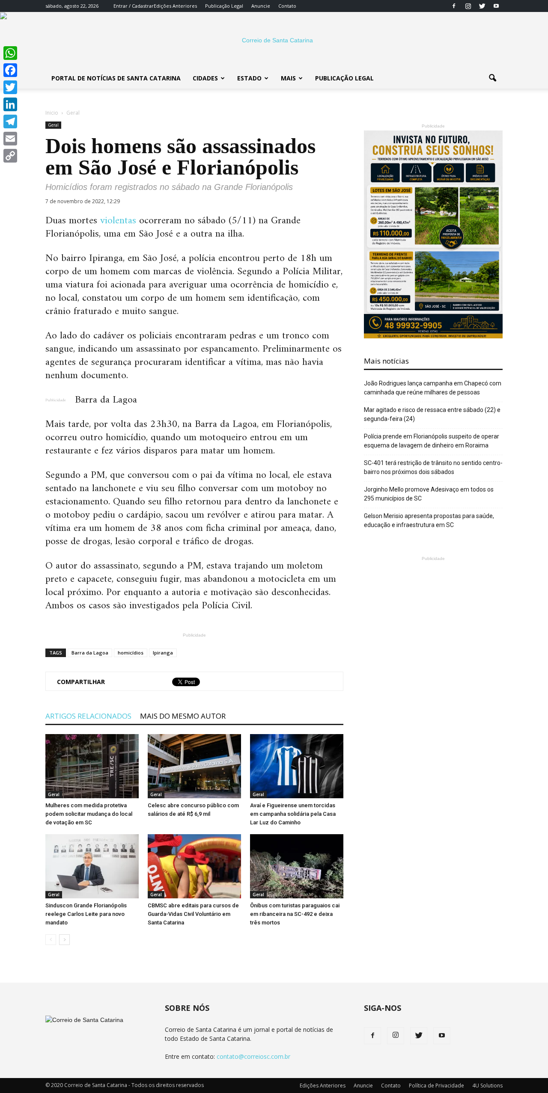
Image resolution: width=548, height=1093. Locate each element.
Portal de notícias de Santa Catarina (116, 78)
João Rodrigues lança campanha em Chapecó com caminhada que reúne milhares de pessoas (432, 388)
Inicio (51, 112)
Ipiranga (163, 652)
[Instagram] (468, 6)
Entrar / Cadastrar (133, 6)
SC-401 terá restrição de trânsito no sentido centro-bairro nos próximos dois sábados (433, 467)
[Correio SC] (274, 40)
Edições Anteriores (175, 6)
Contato (287, 6)
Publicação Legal (224, 6)
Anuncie (260, 6)
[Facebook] (453, 6)
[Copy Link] (10, 155)
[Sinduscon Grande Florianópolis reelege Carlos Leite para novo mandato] (92, 866)
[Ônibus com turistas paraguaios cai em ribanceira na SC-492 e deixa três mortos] (296, 866)
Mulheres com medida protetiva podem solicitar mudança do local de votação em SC (88, 814)
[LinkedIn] (10, 104)
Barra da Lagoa (89, 652)
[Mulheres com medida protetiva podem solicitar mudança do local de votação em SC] (92, 766)
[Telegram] (10, 121)
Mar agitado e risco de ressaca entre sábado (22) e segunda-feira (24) (432, 414)
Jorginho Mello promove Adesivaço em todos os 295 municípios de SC (429, 494)
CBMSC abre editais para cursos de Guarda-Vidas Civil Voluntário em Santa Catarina (193, 914)
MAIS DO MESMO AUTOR (183, 716)
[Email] (10, 138)
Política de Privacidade (436, 1085)
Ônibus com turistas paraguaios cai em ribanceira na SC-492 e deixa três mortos (295, 914)
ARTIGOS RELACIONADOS (88, 716)
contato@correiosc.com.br (253, 1056)
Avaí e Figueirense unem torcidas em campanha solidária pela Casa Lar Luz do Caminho (293, 814)
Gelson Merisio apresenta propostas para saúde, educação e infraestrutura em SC (429, 520)
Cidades (205, 78)
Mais (288, 78)
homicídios (130, 652)
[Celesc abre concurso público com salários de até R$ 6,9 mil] (194, 766)
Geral (53, 125)
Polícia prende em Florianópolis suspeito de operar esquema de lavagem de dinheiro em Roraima (431, 441)
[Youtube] (496, 6)
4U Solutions (487, 1085)
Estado (249, 78)
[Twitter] (482, 6)
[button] (492, 78)
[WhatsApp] (10, 53)
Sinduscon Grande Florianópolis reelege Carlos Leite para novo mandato (86, 914)
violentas (118, 221)
